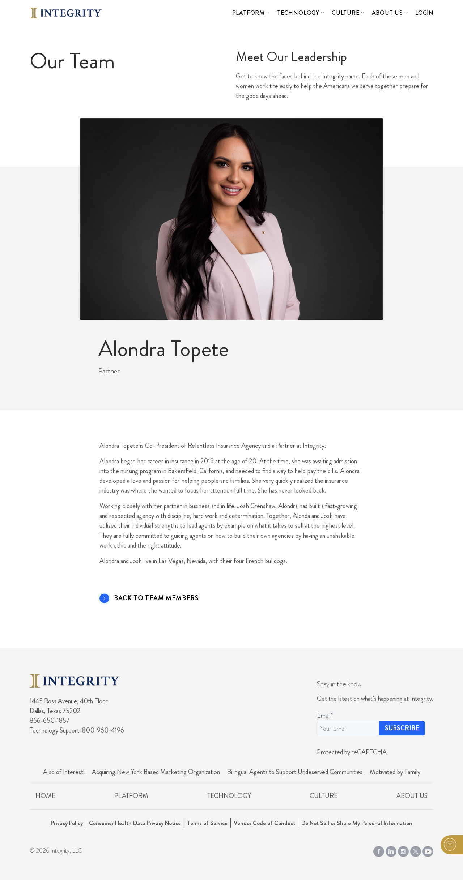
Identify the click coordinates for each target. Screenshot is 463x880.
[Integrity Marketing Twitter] (415, 850)
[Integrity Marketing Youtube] (427, 850)
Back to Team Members (156, 598)
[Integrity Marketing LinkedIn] (391, 850)
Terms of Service (207, 823)
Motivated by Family (395, 772)
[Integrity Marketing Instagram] (403, 850)
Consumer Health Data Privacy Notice (135, 823)
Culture (346, 13)
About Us (387, 13)
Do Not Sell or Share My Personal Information (356, 823)
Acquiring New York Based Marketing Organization (156, 772)
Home (45, 795)
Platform (248, 13)
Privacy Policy (67, 823)
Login (424, 13)
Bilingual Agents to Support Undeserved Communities (294, 772)
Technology (298, 13)
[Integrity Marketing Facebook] (378, 850)
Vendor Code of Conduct (264, 823)
